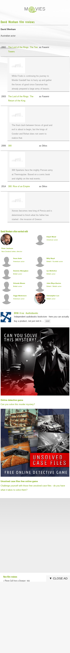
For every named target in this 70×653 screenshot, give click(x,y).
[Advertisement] (35, 535)
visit (47, 321)
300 (10, 145)
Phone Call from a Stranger (17, 580)
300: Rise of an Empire (19, 186)
